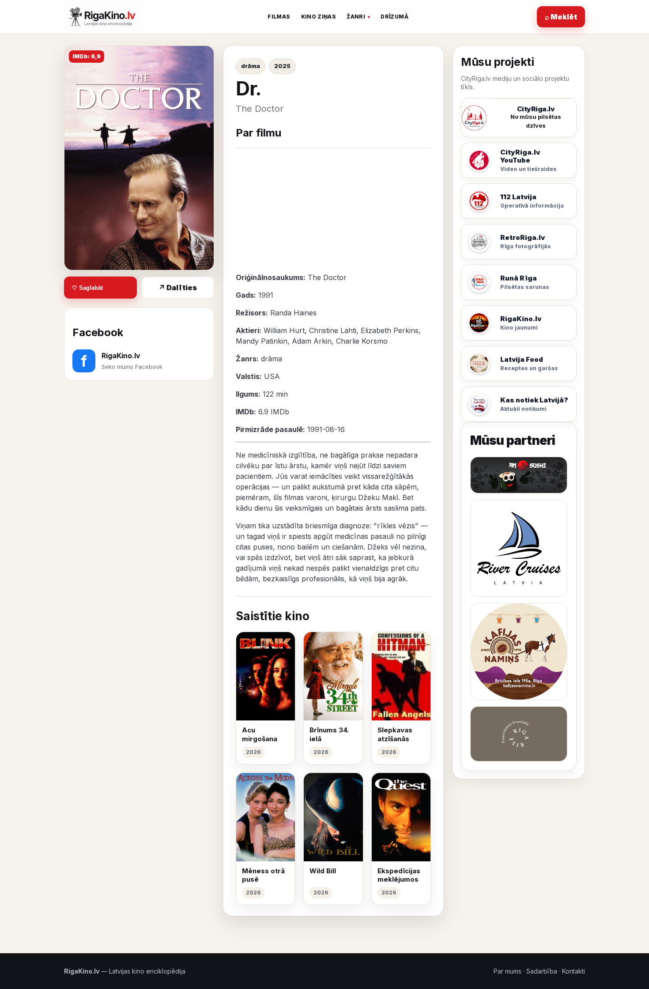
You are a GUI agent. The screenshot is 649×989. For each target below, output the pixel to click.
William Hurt (284, 330)
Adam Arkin (312, 341)
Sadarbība (541, 971)
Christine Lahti (332, 330)
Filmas (279, 16)
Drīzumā (394, 16)
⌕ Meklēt (561, 16)
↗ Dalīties (177, 287)
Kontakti (573, 971)
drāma (250, 65)
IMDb (280, 411)
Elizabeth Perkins (390, 330)
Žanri (356, 16)
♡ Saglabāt (87, 287)
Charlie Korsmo (362, 341)
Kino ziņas (318, 16)
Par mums (507, 971)
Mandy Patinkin (261, 341)
